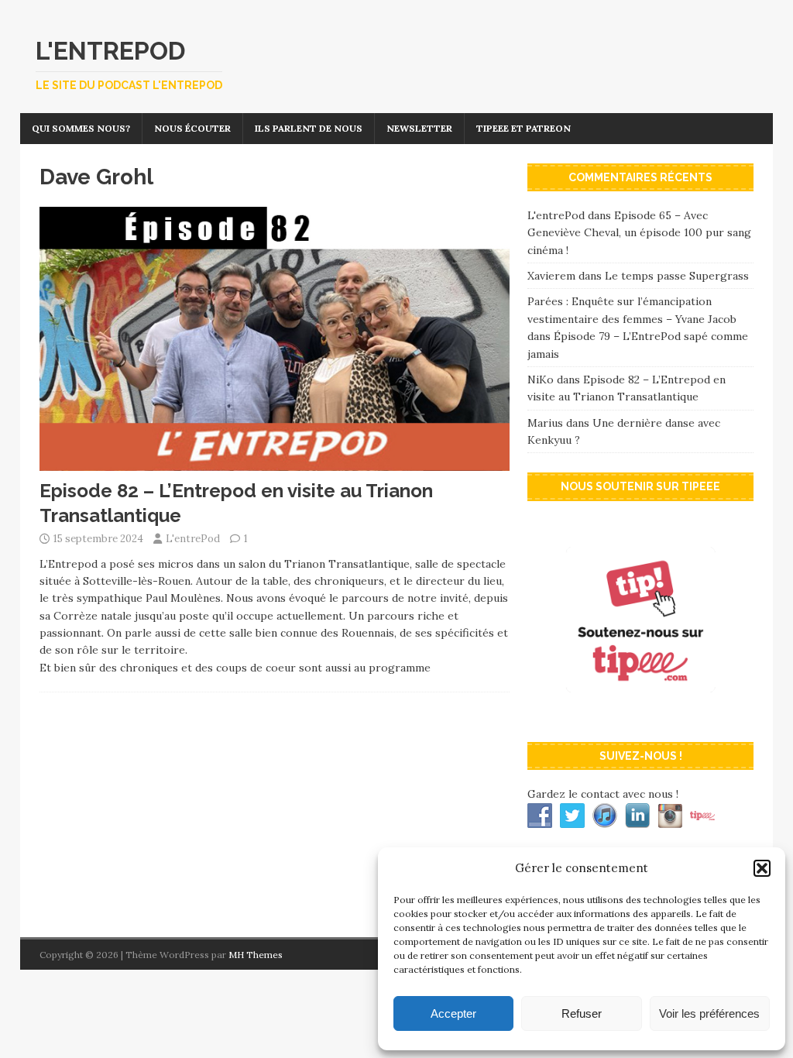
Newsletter (419, 128)
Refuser (581, 1013)
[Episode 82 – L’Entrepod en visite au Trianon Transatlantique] (274, 462)
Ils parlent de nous (308, 128)
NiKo (540, 379)
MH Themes (255, 954)
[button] (762, 868)
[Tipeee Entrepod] (640, 714)
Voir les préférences (709, 1013)
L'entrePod (193, 538)
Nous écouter (192, 128)
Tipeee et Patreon (523, 128)
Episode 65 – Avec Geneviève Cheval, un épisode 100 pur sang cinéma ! (639, 232)
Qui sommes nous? (81, 128)
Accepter (453, 1013)
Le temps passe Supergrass (677, 276)
